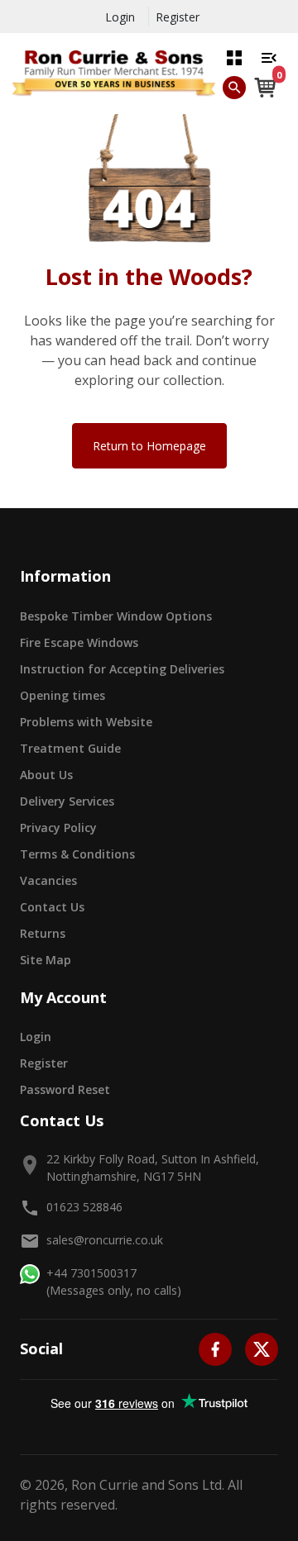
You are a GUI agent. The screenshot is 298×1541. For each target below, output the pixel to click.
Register (177, 17)
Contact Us (52, 907)
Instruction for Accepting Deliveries (122, 669)
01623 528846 (84, 1207)
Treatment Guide (70, 748)
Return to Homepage (149, 446)
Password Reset (65, 1089)
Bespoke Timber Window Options (116, 616)
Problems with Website (86, 722)
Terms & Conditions (77, 854)
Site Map (45, 960)
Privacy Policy (58, 827)
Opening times (62, 695)
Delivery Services (67, 801)
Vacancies (48, 880)
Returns (42, 933)
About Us (46, 774)
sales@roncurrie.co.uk (104, 1240)
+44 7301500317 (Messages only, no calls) (113, 1281)
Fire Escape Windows (79, 642)
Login (120, 17)
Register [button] (44, 1063)
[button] (234, 57)
